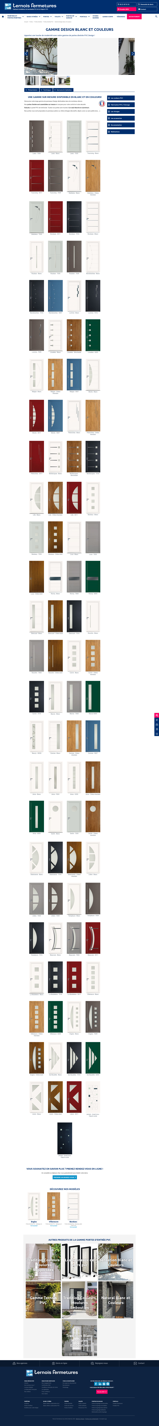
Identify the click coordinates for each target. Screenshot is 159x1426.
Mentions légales (80, 1419)
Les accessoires (116, 118)
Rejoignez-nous (101, 1363)
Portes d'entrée (68, 1403)
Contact (143, 9)
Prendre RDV (124, 9)
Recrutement (134, 17)
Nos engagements (46, 1383)
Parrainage (65, 1387)
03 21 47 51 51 (124, 4)
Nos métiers (27, 1391)
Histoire (26, 1383)
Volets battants (82, 1405)
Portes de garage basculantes (99, 1407)
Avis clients (45, 1393)
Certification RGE (46, 1385)
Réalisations (115, 132)
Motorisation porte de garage (99, 1412)
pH (106, 1419)
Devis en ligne (61, 1363)
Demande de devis (147, 4)
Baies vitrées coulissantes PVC (51, 1405)
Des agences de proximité (69, 1383)
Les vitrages (115, 111)
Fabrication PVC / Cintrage (120, 105)
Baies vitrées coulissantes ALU (51, 1403)
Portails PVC (116, 1405)
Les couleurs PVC (117, 98)
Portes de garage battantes (99, 1410)
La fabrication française (30, 1389)
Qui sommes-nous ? (29, 1385)
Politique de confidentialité (91, 1419)
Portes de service (68, 1405)
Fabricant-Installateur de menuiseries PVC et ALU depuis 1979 (30, 9)
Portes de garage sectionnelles (100, 1403)
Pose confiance (46, 1391)
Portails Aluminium (118, 1403)
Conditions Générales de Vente (50, 1387)
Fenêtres (26, 1403)
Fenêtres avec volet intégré (31, 1407)
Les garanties (45, 1389)
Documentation (116, 125)
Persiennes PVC (82, 1407)
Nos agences (22, 1363)
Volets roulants (82, 1403)
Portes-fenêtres (28, 1405)
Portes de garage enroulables (99, 1405)
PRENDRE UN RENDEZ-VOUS (64, 1177)
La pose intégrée (28, 1387)
